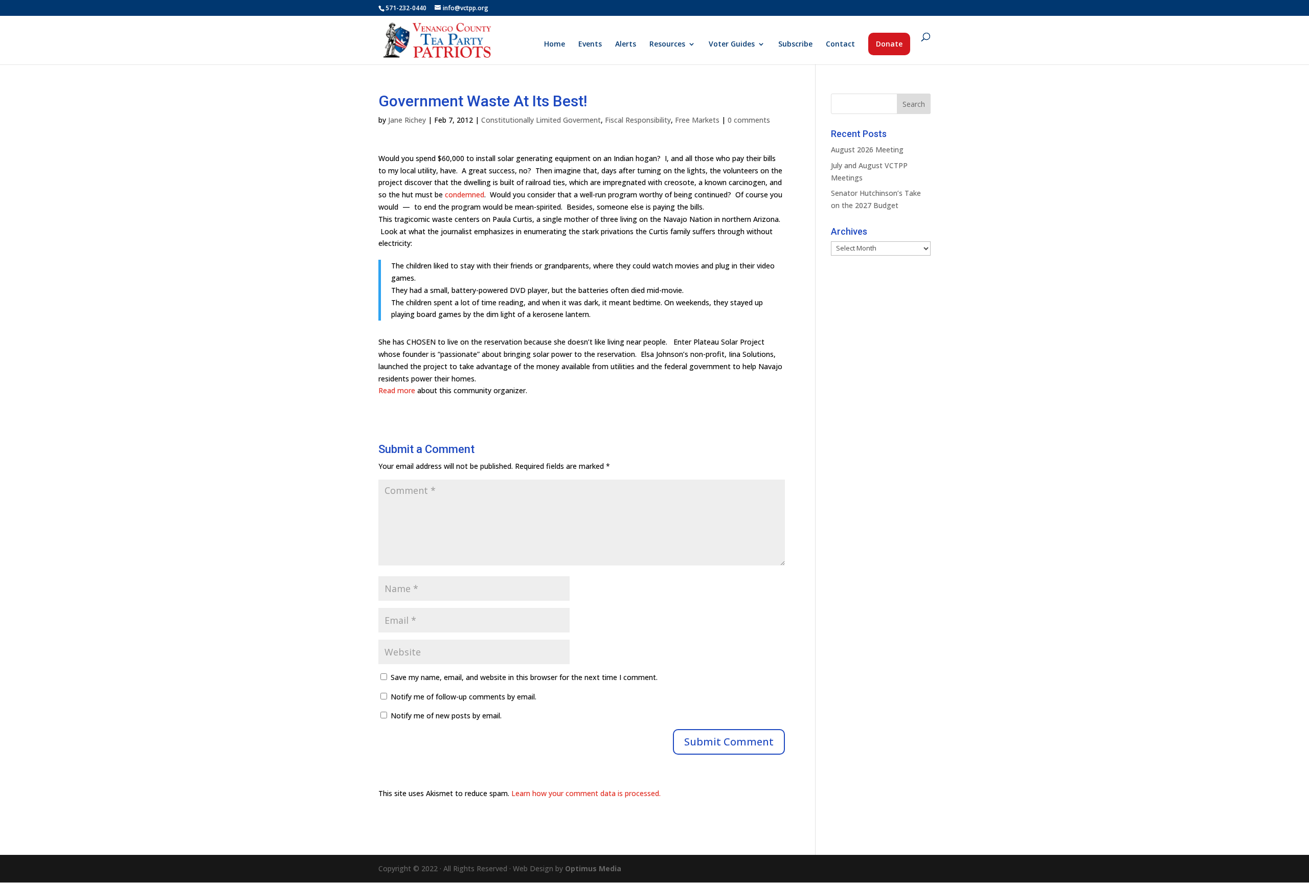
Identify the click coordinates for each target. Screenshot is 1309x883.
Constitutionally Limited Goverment (541, 120)
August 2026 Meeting (867, 149)
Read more (396, 390)
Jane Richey (407, 120)
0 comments (749, 120)
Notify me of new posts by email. (446, 715)
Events (590, 44)
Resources (667, 44)
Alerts (625, 44)
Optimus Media (593, 868)
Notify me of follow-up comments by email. (463, 696)
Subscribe (795, 44)
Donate (889, 44)
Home (554, 44)
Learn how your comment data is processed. (586, 793)
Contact (840, 44)
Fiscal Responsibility (638, 120)
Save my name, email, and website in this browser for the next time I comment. (524, 677)
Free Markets (697, 120)
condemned (464, 194)
